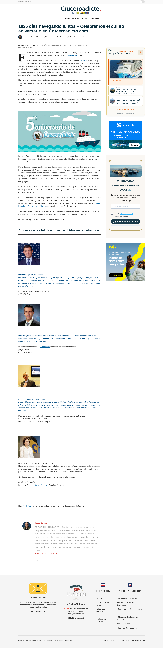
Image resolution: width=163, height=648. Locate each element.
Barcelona (22, 206)
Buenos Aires (33, 206)
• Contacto (100, 598)
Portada (21, 45)
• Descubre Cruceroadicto (127, 598)
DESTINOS (66, 18)
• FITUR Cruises (123, 624)
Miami (98, 203)
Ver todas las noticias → (125, 109)
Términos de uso (109, 640)
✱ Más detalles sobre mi (46, 553)
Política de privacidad (138, 640)
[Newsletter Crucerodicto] (38, 588)
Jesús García (28, 37)
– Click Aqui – (27, 506)
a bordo (83, 60)
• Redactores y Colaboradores (129, 609)
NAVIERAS (76, 18)
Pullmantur (45, 346)
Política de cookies (123, 640)
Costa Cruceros (41, 485)
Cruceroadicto (71, 55)
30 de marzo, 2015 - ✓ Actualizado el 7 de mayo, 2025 (53, 37)
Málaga (43, 206)
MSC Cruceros (40, 283)
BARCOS (85, 18)
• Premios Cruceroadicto (127, 628)
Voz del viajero (32, 45)
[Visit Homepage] (81, 10)
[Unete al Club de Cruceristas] (76, 592)
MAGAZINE (95, 18)
